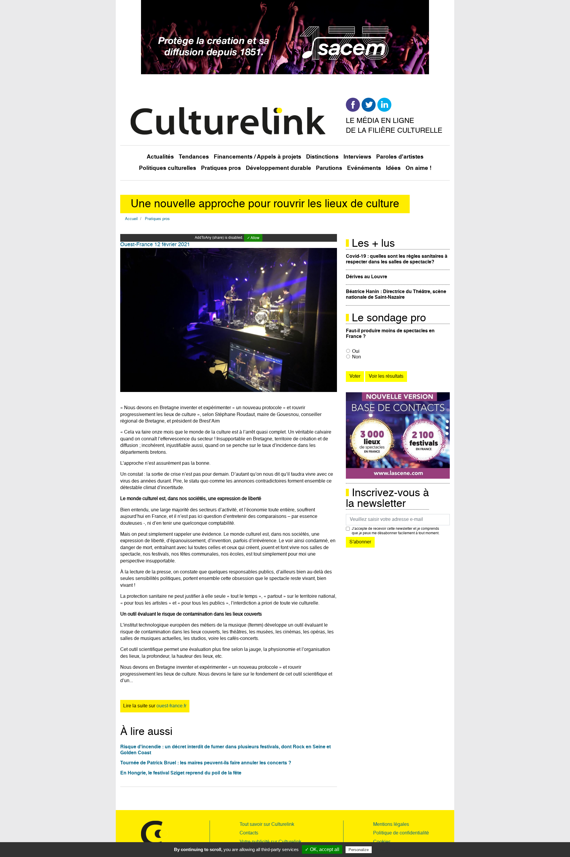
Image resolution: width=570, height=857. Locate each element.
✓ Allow (253, 238)
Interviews (357, 157)
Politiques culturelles (167, 168)
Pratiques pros (221, 168)
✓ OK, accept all (322, 849)
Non (356, 357)
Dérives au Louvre (366, 277)
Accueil (131, 219)
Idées (393, 168)
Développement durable (278, 168)
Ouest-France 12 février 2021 (155, 244)
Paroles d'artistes (400, 157)
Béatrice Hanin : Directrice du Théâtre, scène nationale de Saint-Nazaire (396, 295)
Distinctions (322, 157)
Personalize (359, 849)
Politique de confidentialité (401, 833)
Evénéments (364, 168)
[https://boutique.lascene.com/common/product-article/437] (398, 435)
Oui (356, 351)
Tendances (194, 157)
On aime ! (418, 168)
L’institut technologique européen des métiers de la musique (183, 625)
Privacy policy (387, 849)
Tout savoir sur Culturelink (267, 824)
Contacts (249, 833)
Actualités (160, 157)
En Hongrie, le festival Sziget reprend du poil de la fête (180, 773)
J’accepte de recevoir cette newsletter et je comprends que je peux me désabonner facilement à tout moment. (395, 531)
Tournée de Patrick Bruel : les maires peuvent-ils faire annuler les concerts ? (205, 763)
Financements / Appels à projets (257, 157)
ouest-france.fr (171, 706)
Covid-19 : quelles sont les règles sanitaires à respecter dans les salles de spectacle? (396, 259)
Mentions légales (391, 824)
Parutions (329, 168)
